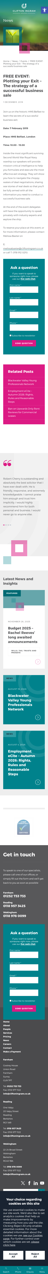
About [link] (6, 1025)
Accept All (13, 1255)
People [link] (7, 1029)
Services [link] (7, 1033)
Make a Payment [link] (12, 1051)
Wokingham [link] (10, 912)
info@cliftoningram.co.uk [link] (16, 1093)
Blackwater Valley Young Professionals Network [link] (22, 382)
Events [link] (24, 61)
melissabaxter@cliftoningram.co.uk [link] (23, 248)
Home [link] (6, 61)
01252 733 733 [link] (14, 896)
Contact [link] (7, 1048)
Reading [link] (8, 902)
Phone (13, 323)
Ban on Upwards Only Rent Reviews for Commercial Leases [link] (24, 412)
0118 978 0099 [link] (14, 916)
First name (15, 285)
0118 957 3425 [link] (14, 906)
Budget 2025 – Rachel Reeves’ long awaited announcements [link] (22, 635)
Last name (15, 298)
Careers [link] (7, 1044)
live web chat (28, 279)
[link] (44, 10)
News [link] (15, 61)
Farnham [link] (8, 892)
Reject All (35, 1255)
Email (12, 310)
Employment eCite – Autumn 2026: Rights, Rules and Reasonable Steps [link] (21, 396)
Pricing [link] (7, 1036)
